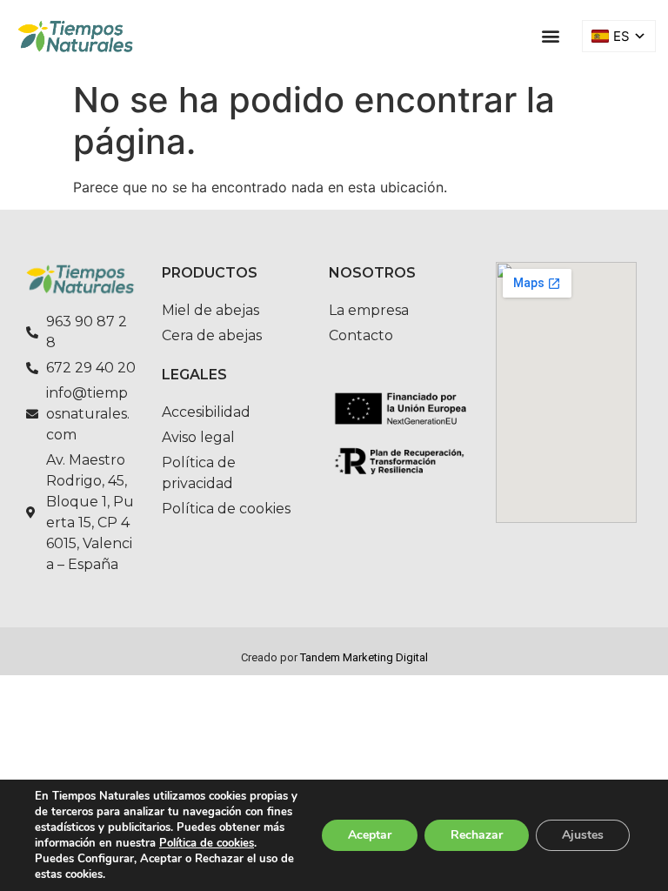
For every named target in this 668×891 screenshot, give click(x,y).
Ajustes (583, 835)
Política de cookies (206, 843)
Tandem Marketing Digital (364, 657)
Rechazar (477, 835)
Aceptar (369, 835)
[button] (550, 36)
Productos (209, 273)
